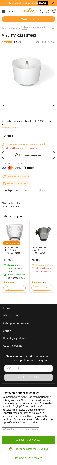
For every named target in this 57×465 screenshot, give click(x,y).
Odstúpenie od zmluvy (16, 323)
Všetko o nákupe (12, 315)
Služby (7, 330)
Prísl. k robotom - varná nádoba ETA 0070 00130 (38, 250)
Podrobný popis (9, 127)
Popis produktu (12, 190)
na (16, 277)
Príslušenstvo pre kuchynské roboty (33, 28)
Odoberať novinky (28, 377)
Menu (7, 11)
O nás (6, 308)
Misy (53, 28)
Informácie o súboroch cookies (20, 429)
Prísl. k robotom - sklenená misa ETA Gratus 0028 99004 (13, 250)
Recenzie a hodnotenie (37, 190)
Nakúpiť (43, 3)
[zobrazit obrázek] (3, 106)
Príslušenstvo (12, 28)
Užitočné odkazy (12, 345)
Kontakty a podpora (14, 338)
